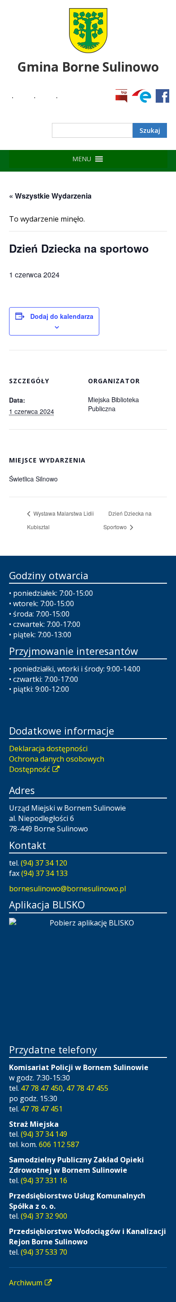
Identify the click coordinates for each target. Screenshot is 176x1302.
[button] (81, 159)
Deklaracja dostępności (48, 748)
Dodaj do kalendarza (61, 316)
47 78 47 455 (87, 1088)
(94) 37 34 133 (44, 873)
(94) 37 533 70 (44, 1252)
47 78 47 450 (42, 1088)
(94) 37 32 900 (44, 1216)
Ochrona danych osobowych (56, 759)
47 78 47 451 (42, 1109)
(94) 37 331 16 (44, 1180)
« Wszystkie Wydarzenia (50, 196)
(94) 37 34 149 (44, 1134)
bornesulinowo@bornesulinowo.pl (67, 889)
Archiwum (25, 1283)
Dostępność (29, 769)
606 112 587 (59, 1144)
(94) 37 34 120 (44, 863)
